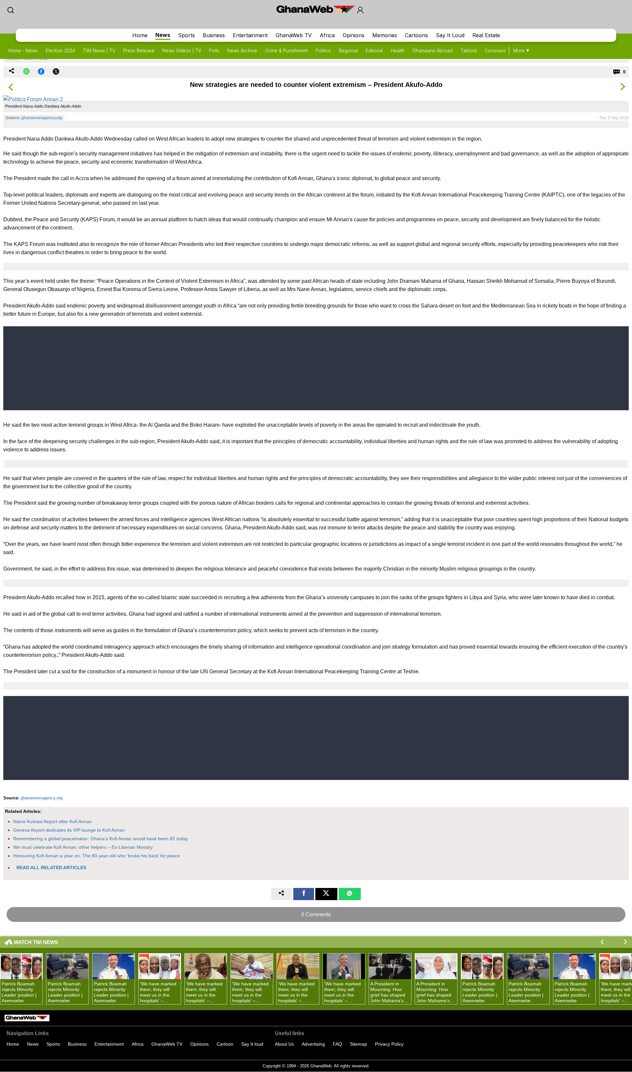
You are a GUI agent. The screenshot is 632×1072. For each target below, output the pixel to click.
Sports (186, 35)
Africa (327, 35)
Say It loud (252, 1044)
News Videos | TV (181, 50)
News (162, 35)
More (519, 50)
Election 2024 (60, 50)
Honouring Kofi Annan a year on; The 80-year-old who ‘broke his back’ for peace (96, 855)
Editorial (374, 50)
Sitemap (358, 1044)
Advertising (313, 1044)
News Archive (242, 50)
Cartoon (225, 1044)
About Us (284, 1044)
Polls (214, 50)
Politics (323, 50)
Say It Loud (450, 35)
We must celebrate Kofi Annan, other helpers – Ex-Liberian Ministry (83, 847)
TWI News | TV (99, 50)
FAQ (337, 1044)
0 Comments (316, 914)
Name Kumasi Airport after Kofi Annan (52, 821)
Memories (384, 35)
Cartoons (416, 35)
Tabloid (469, 50)
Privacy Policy (389, 1044)
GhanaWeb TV (294, 35)
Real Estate (486, 35)
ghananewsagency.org (41, 118)
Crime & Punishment (286, 50)
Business (214, 35)
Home (139, 35)
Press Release (138, 50)
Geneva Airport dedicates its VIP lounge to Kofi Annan (69, 830)
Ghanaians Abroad (432, 50)
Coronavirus (498, 50)
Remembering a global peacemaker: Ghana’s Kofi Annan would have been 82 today (100, 838)
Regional (348, 50)
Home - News (23, 50)
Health (398, 50)
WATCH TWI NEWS (36, 942)
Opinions (353, 35)
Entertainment (250, 35)
